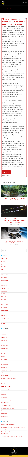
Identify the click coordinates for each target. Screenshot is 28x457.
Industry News (4, 375)
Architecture (4, 337)
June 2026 (3, 264)
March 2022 (4, 302)
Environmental (4, 364)
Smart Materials (5, 402)
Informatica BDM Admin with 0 (8, 424)
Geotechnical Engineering (7, 370)
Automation (4, 340)
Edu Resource (4, 362)
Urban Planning (4, 416)
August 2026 (4, 258)
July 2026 (3, 261)
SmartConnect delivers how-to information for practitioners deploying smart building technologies (14, 220)
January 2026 (4, 277)
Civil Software (4, 345)
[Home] (1, 8)
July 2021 (3, 323)
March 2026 (4, 272)
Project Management (6, 386)
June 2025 (3, 296)
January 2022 (4, 307)
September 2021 (5, 318)
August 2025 (4, 291)
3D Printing (3, 332)
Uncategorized (4, 413)
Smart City (3, 394)
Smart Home (4, 397)
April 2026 (3, 269)
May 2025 (3, 299)
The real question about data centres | (10, 439)
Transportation (4, 410)
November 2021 (5, 313)
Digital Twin (3, 353)
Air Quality (3, 334)
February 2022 (4, 304)
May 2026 (3, 266)
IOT (2, 381)
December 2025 (4, 280)
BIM (2, 343)
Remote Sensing (5, 389)
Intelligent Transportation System (8, 378)
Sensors (3, 392)
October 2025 (4, 285)
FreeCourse (4, 367)
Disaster (3, 356)
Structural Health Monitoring (7, 408)
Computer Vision (5, 348)
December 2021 (4, 310)
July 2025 (3, 293)
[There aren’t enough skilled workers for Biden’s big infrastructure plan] (14, 97)
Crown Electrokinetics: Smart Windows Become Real (14, 199)
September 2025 (5, 288)
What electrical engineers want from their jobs (11, 436)
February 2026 (4, 275)
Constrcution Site (5, 351)
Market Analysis (5, 383)
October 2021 (4, 315)
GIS (2, 372)
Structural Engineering (6, 405)
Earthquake (4, 359)
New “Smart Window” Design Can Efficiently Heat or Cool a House (14, 242)
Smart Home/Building (6, 400)
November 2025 (5, 283)
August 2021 (4, 321)
